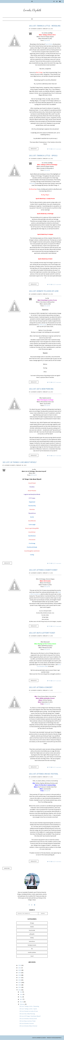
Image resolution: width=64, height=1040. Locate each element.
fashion (32, 926)
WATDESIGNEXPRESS (56, 1037)
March (21, 1002)
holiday (32, 937)
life (32, 948)
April (21, 999)
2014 (19, 985)
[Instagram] (56, 1)
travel (32, 956)
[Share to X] (48, 149)
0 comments (58, 149)
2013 (19, 987)
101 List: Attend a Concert (40, 687)
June (21, 994)
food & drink (32, 930)
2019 (19, 972)
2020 (19, 970)
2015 (19, 982)
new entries (7, 868)
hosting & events (32, 945)
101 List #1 (47, 40)
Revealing (32, 183)
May (21, 997)
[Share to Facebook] (49, 149)
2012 (19, 990)
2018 (19, 975)
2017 (19, 977)
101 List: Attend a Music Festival (43, 774)
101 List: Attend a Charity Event (43, 570)
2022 (19, 965)
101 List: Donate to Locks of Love (43, 291)
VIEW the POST (34, 148)
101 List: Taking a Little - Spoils (43, 155)
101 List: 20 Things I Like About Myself (20, 462)
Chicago (32, 923)
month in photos (32, 952)
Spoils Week (49, 44)
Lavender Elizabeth (41, 1037)
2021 (19, 968)
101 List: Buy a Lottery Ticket (42, 633)
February (22, 1004)
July (21, 992)
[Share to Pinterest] (51, 149)
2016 (19, 980)
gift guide (32, 934)
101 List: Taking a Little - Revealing (44, 26)
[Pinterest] (60, 1)
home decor (32, 941)
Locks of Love (42, 324)
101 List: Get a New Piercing (41, 389)
